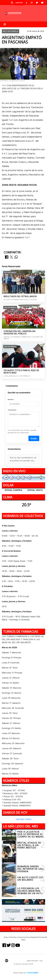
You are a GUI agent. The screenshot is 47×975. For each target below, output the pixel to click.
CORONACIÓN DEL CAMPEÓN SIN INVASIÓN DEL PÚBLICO (19, 332)
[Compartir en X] (11, 257)
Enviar (34, 438)
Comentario (12, 410)
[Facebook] (26, 2)
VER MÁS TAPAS (23, 819)
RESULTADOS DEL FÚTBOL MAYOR (20, 296)
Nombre (11, 399)
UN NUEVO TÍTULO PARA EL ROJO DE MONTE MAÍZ (21, 371)
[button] (12, 2)
